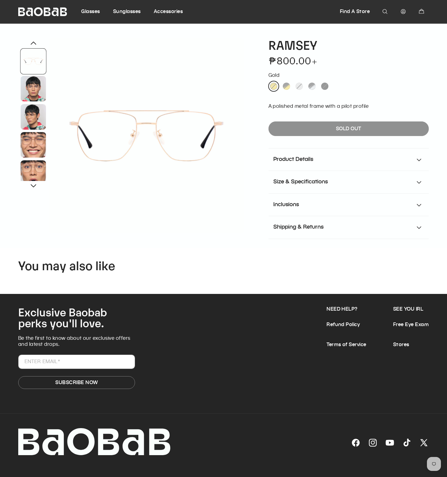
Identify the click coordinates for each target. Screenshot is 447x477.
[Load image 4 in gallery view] (33, 145)
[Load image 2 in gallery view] (33, 88)
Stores (401, 344)
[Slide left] (33, 43)
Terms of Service (346, 344)
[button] (96, 11)
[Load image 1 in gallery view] (33, 61)
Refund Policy (343, 324)
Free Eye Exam (411, 324)
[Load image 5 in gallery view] (33, 173)
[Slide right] (33, 186)
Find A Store (355, 11)
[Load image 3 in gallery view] (33, 116)
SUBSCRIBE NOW (76, 382)
